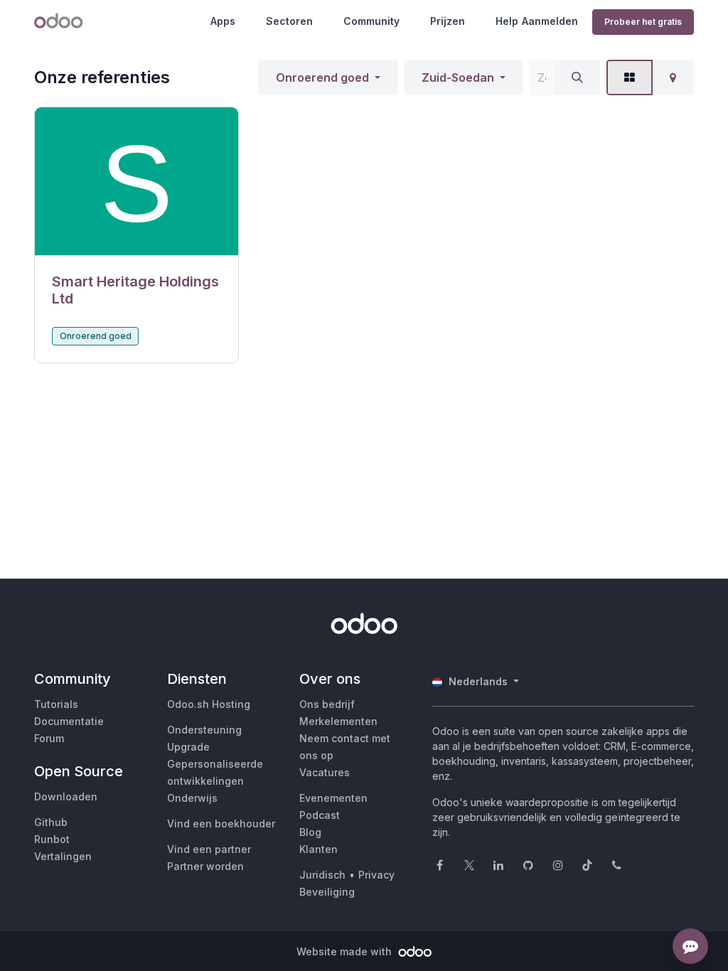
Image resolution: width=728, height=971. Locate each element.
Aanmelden (550, 21)
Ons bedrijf (327, 704)
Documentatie (69, 721)
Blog (310, 832)
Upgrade (188, 747)
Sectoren (289, 21)
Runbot (52, 839)
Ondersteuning (204, 730)
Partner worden (205, 866)
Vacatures (324, 772)
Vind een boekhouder (221, 823)
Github (51, 822)
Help (507, 21)
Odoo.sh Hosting (208, 704)
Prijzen (447, 21)
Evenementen (333, 798)
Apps (222, 21)
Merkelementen (338, 721)
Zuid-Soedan (458, 77)
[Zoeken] (577, 77)
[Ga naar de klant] (136, 181)
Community (371, 21)
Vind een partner (209, 849)
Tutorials (56, 704)
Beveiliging (327, 892)
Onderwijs (192, 798)
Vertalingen (63, 856)
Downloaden (65, 796)
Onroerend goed (322, 77)
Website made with (345, 951)
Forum (49, 738)
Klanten (318, 849)
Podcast (319, 815)
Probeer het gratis (643, 21)
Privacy (376, 875)
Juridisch (322, 875)
